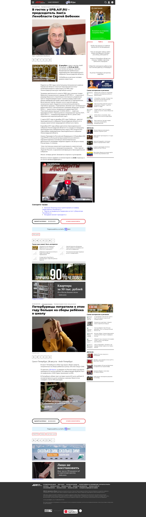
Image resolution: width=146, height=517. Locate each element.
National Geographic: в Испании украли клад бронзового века (102, 142)
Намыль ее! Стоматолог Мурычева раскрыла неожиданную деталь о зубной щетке (103, 94)
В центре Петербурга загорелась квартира (100, 73)
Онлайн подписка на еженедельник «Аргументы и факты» (94, 484)
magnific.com (35, 353)
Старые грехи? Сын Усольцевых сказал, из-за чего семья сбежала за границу (103, 111)
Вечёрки (53, 369)
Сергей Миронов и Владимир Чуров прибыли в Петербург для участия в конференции (74, 248)
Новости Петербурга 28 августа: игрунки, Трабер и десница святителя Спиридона (100, 60)
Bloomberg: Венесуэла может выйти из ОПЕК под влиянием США (103, 153)
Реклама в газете (55, 486)
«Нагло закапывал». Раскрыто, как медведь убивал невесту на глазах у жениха (103, 346)
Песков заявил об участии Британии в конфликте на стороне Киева (103, 366)
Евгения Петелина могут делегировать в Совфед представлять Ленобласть (60, 208)
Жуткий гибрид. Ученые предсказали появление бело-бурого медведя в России (104, 335)
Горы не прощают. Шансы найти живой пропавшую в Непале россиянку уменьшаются (100, 53)
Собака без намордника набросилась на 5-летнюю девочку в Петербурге (100, 66)
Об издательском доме (49, 484)
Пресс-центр (61, 484)
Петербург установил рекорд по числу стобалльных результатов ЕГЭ (60, 402)
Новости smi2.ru (37, 299)
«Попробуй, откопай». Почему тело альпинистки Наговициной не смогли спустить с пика (103, 100)
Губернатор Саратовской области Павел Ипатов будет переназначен (48, 253)
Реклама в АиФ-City (94, 486)
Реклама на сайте (66, 486)
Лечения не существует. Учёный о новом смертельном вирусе (103, 323)
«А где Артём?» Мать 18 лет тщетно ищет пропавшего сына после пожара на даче (103, 318)
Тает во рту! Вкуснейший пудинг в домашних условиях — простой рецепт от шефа (103, 105)
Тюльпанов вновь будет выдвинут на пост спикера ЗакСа (75, 252)
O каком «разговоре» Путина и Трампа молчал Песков (102, 147)
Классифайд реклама (49, 487)
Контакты (45, 486)
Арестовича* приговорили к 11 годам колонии (103, 136)
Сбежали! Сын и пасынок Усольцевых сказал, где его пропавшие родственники (104, 340)
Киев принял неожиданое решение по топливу (103, 377)
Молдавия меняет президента (55, 215)
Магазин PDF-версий (71, 484)
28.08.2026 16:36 (36, 304)
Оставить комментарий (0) (73, 221)
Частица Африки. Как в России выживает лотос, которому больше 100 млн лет (103, 329)
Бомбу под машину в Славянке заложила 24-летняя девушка (100, 46)
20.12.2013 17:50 (36, 7)
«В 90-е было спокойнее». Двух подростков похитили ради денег (103, 115)
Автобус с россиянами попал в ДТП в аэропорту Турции (103, 360)
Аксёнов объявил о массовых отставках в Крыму (101, 371)
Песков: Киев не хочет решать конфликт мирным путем (101, 131)
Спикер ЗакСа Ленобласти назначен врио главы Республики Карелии (48, 259)
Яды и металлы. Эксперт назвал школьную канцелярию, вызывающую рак (102, 122)
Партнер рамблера (58, 510)
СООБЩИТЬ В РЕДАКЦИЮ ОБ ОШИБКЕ (88, 487)
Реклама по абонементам (80, 486)
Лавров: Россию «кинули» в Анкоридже (101, 355)
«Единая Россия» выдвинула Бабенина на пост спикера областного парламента (46, 248)
